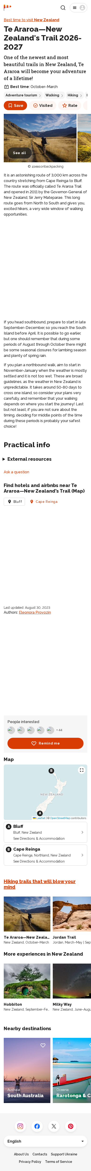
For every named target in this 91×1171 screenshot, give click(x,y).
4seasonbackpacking (47, 166)
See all (19, 153)
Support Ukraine (64, 1154)
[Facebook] (37, 1126)
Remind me (49, 743)
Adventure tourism (21, 95)
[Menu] (78, 7)
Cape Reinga (47, 502)
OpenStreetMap (60, 818)
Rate (72, 105)
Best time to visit (31, 20)
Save (18, 105)
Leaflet (40, 818)
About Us (21, 1154)
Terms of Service (58, 1162)
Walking (52, 95)
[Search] (63, 7)
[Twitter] (54, 1126)
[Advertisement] (45, 268)
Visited (45, 105)
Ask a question (16, 472)
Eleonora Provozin (35, 612)
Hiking (73, 95)
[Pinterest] (70, 1126)
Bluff (18, 502)
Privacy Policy (30, 1162)
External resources (29, 459)
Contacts (39, 1154)
